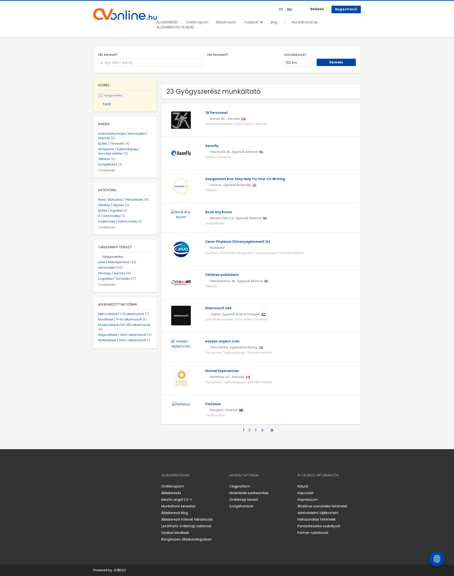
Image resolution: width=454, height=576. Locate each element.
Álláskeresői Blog (174, 512)
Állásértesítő (226, 22)
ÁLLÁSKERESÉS (167, 22)
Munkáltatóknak (305, 22)
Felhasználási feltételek (316, 519)
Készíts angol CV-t (176, 499)
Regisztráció (346, 9)
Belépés (317, 9)
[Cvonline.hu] (125, 14)
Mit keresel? (108, 54)
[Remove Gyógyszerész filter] (100, 257)
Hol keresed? (217, 54)
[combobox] (150, 62)
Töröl (106, 104)
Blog (274, 22)
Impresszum (307, 499)
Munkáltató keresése (178, 506)
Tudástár (252, 22)
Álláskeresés (171, 493)
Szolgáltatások (241, 506)
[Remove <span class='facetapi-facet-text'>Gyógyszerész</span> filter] (100, 95)
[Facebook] (96, 486)
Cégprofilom (239, 486)
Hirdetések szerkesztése (249, 493)
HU (289, 9)
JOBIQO (119, 570)
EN (281, 9)
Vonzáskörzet (295, 54)
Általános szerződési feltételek (322, 506)
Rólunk (302, 486)
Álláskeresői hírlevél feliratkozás (187, 519)
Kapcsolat (305, 493)
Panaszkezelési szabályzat (318, 526)
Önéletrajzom (197, 22)
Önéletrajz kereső (243, 499)
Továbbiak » (107, 170)
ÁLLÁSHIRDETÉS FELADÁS (175, 27)
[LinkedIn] (112, 486)
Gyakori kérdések (175, 532)
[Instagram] (104, 486)
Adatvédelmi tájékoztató (317, 512)
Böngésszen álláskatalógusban (186, 539)
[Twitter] (119, 486)
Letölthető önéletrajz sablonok (186, 526)
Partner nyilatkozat (312, 532)
